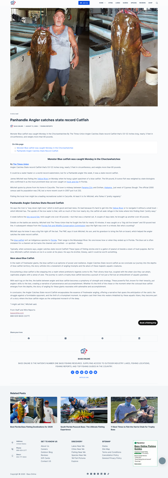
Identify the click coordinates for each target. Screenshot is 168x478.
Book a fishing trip (148, 323)
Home (101, 3)
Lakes (118, 3)
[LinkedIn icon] (77, 372)
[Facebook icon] (72, 372)
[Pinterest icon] (91, 372)
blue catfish (19, 240)
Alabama (108, 187)
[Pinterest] (102, 338)
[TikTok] (108, 474)
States (105, 446)
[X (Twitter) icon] (86, 372)
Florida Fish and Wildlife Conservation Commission (63, 225)
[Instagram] (94, 474)
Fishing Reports (46, 126)
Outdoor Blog (47, 452)
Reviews (142, 3)
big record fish (33, 217)
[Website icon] (81, 372)
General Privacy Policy (112, 458)
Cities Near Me (78, 449)
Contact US (46, 461)
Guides (125, 3)
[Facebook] (28, 338)
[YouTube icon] (95, 372)
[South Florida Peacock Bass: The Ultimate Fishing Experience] (84, 410)
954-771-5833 (21, 457)
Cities (110, 3)
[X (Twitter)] (65, 338)
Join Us (85, 3)
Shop (150, 3)
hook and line (73, 182)
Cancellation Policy (110, 455)
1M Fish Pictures (78, 458)
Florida (54, 240)
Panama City (87, 187)
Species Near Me (79, 455)
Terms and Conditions (111, 452)
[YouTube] (105, 474)
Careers (44, 449)
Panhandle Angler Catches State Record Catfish (37, 151)
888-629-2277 (21, 450)
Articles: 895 (84, 377)
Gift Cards (45, 458)
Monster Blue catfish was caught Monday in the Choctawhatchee (45, 148)
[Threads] (98, 474)
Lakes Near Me (78, 446)
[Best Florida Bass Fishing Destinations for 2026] (33, 410)
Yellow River (43, 179)
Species (134, 3)
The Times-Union (21, 164)
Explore (75, 461)
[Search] (157, 3)
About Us (45, 446)
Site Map (106, 449)
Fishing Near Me (78, 452)
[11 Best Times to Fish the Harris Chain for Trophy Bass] (134, 410)
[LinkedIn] (139, 338)
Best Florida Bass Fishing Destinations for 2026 (31, 427)
